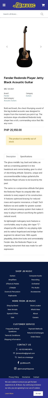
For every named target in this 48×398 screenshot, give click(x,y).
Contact (36, 377)
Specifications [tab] (26, 156)
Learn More (9, 393)
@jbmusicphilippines (25, 369)
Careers (35, 317)
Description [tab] (11, 156)
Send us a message (25, 357)
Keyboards (12, 296)
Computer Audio (35, 276)
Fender (6, 96)
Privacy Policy (14, 377)
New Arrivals (12, 309)
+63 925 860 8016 (25, 349)
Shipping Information (12, 339)
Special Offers (12, 314)
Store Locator (35, 306)
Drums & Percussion (12, 292)
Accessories (35, 292)
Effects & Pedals (12, 284)
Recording (35, 280)
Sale (12, 317)
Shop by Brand (12, 306)
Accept (38, 393)
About (35, 314)
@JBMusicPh (24, 363)
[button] (7, 46)
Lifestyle (12, 288)
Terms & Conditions (12, 335)
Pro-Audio (35, 288)
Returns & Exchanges (35, 333)
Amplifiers (12, 280)
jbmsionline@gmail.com (25, 353)
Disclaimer (26, 377)
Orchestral (35, 284)
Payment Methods (35, 329)
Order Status (35, 337)
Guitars (28, 96)
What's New (35, 309)
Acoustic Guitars (10, 101)
